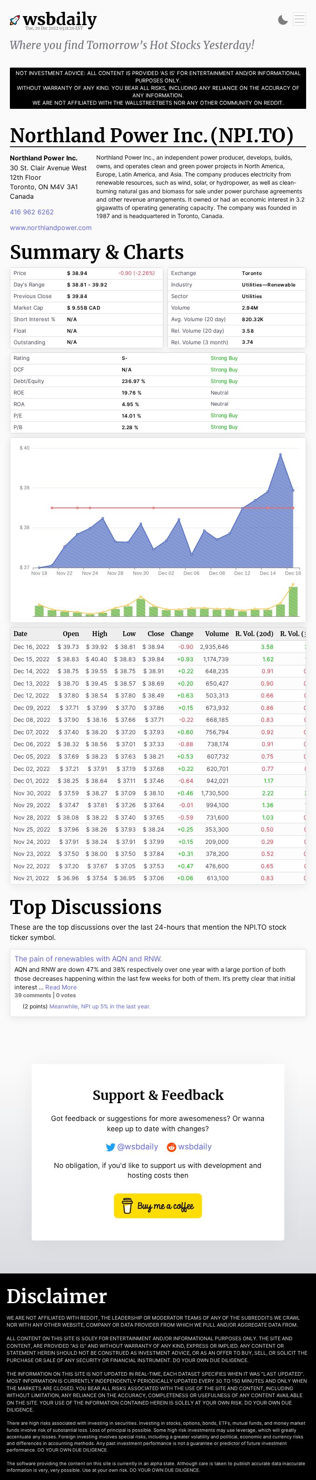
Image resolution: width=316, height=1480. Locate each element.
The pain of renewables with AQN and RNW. (88, 958)
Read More (61, 987)
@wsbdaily (137, 1146)
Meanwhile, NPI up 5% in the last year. (100, 1006)
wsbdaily (195, 1146)
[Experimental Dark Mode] (283, 19)
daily (65, 20)
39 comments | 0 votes (45, 995)
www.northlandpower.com (51, 227)
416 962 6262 (32, 212)
